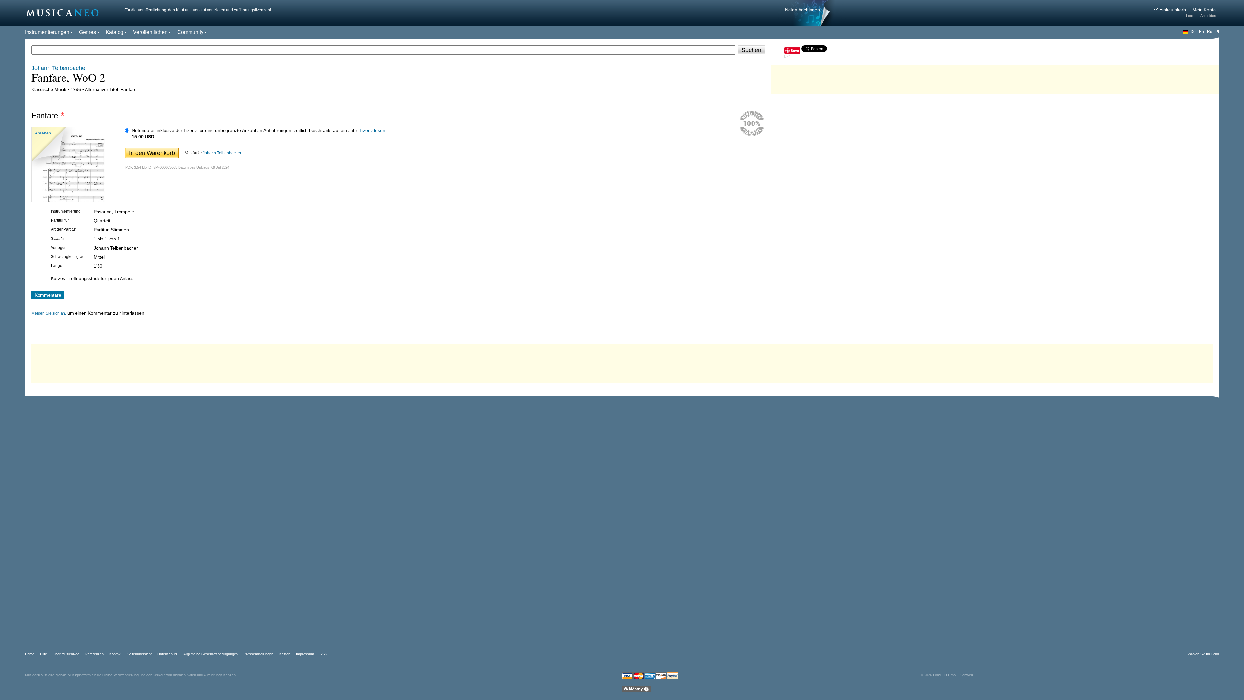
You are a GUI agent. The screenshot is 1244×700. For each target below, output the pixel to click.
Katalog (114, 32)
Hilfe (43, 654)
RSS (323, 654)
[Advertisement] (995, 78)
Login (1190, 16)
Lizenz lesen (372, 130)
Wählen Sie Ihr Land (1203, 654)
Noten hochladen (802, 9)
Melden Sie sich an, (48, 313)
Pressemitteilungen (258, 654)
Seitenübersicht (139, 654)
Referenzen (94, 654)
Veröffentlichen (150, 32)
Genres (87, 32)
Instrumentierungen (47, 32)
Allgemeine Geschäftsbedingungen (210, 654)
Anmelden (1208, 16)
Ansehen (43, 133)
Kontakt (115, 654)
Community (190, 32)
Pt (1217, 31)
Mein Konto (1204, 9)
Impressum (305, 654)
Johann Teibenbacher (222, 153)
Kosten (284, 654)
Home (29, 654)
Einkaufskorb (1173, 9)
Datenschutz (167, 654)
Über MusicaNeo (66, 654)
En (1201, 31)
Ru (1209, 31)
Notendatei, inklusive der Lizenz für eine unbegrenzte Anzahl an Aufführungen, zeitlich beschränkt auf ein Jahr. (245, 130)
